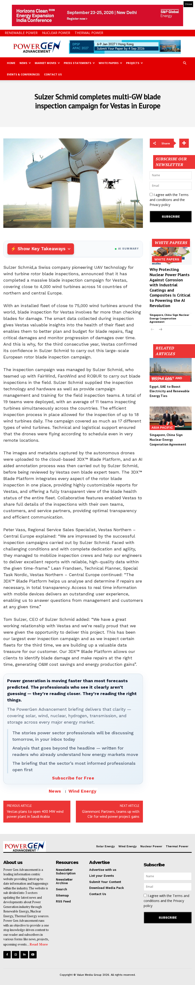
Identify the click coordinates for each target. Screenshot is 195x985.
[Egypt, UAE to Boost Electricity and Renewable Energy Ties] (171, 370)
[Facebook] (7, 954)
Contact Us (53, 74)
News (23, 63)
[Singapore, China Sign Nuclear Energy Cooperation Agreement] (171, 418)
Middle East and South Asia (166, 378)
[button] (184, 63)
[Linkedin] (24, 954)
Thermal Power (89, 32)
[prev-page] (153, 330)
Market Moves (45, 63)
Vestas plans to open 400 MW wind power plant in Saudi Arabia (35, 814)
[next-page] (160, 330)
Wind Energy (82, 791)
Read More (39, 944)
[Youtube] (33, 954)
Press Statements (77, 63)
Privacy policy (160, 204)
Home (11, 63)
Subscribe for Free (73, 777)
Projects (132, 63)
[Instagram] (15, 954)
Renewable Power (21, 32)
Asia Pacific (162, 427)
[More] (184, 143)
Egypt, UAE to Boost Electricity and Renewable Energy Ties (170, 391)
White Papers (109, 63)
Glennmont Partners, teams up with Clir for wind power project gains (110, 814)
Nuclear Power (56, 32)
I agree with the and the (169, 199)
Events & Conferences (23, 74)
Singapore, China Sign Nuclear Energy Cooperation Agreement (169, 318)
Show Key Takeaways (41, 248)
